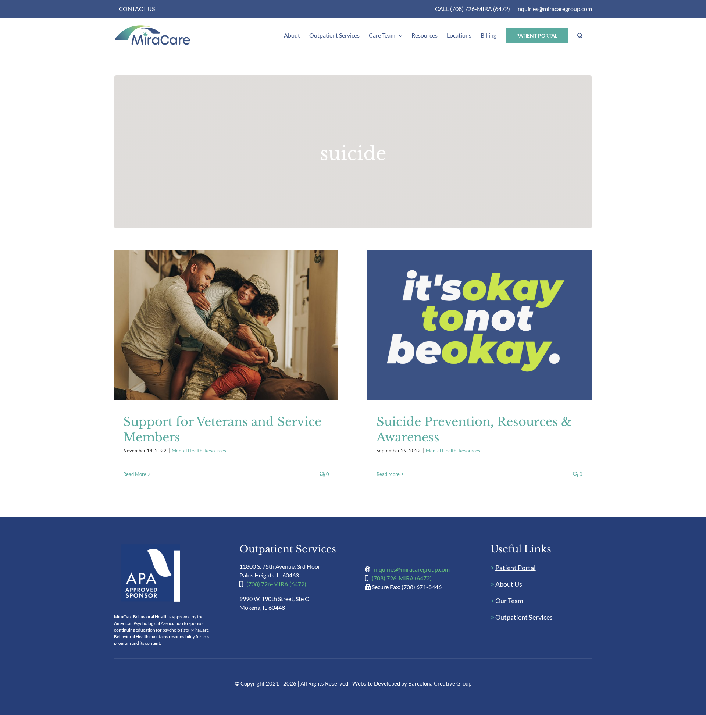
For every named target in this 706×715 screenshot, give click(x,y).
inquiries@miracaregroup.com (554, 8)
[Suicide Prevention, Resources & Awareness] (479, 325)
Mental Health (214, 333)
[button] (580, 35)
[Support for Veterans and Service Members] (226, 325)
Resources (242, 333)
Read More (134, 474)
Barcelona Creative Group (439, 683)
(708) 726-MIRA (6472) (276, 583)
